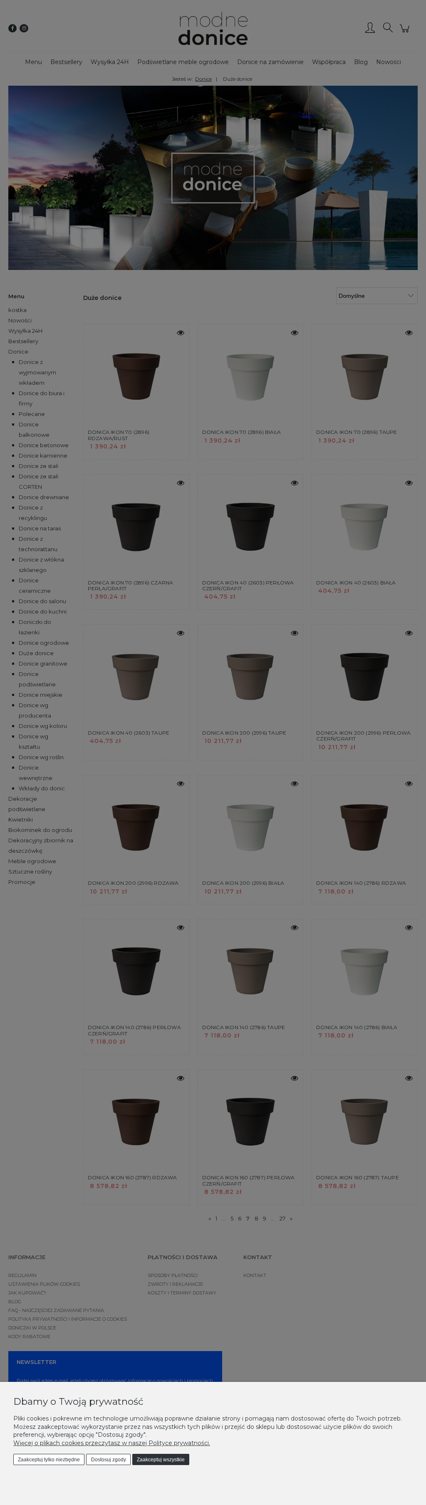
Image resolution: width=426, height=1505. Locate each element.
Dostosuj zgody (108, 1460)
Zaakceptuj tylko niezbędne (49, 1460)
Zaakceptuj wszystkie (161, 1460)
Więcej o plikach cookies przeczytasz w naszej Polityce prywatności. (111, 1443)
